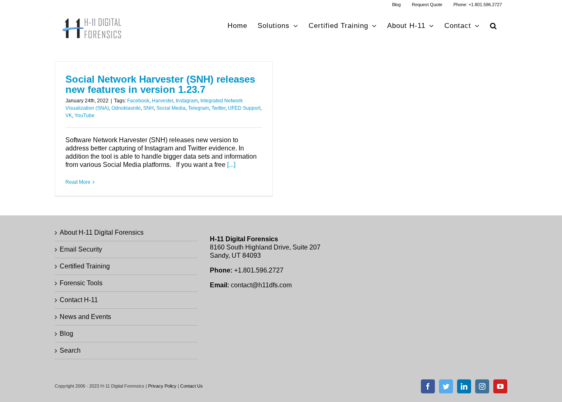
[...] (231, 164)
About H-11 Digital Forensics (102, 232)
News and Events (85, 316)
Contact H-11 (79, 299)
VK (68, 115)
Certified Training (85, 266)
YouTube (84, 115)
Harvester (162, 101)
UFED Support (244, 108)
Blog (66, 333)
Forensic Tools (81, 283)
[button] (493, 25)
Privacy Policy (162, 386)
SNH (148, 108)
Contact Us (191, 386)
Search (70, 350)
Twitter (218, 108)
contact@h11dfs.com (261, 285)
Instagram (187, 101)
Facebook (138, 101)
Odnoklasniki (126, 108)
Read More (78, 182)
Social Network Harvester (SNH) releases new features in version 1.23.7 (160, 84)
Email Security (81, 249)
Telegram (198, 108)
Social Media (171, 108)
